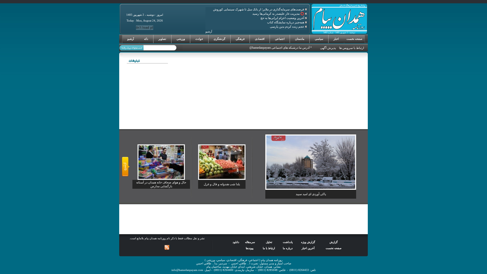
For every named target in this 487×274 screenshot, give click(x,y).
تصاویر (162, 38)
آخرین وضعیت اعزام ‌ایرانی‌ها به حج (282, 18)
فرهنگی (240, 38)
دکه (146, 38)
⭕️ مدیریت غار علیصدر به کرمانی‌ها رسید (278, 13)
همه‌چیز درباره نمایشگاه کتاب (286, 22)
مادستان (299, 38)
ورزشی (181, 38)
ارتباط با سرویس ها (351, 48)
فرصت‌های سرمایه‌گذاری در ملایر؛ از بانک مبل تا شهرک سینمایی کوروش (259, 9)
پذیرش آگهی (328, 48)
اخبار (336, 38)
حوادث (199, 38)
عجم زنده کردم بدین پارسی (287, 26)
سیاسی (319, 38)
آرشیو (130, 38)
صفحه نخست (354, 38)
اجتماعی (280, 38)
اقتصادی (260, 38)
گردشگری (219, 38)
